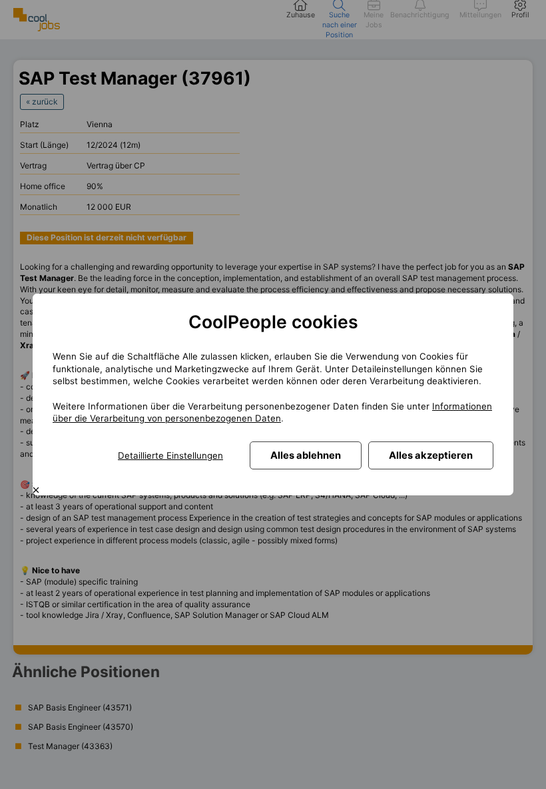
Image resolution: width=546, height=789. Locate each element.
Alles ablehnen (305, 455)
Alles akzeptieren (431, 455)
